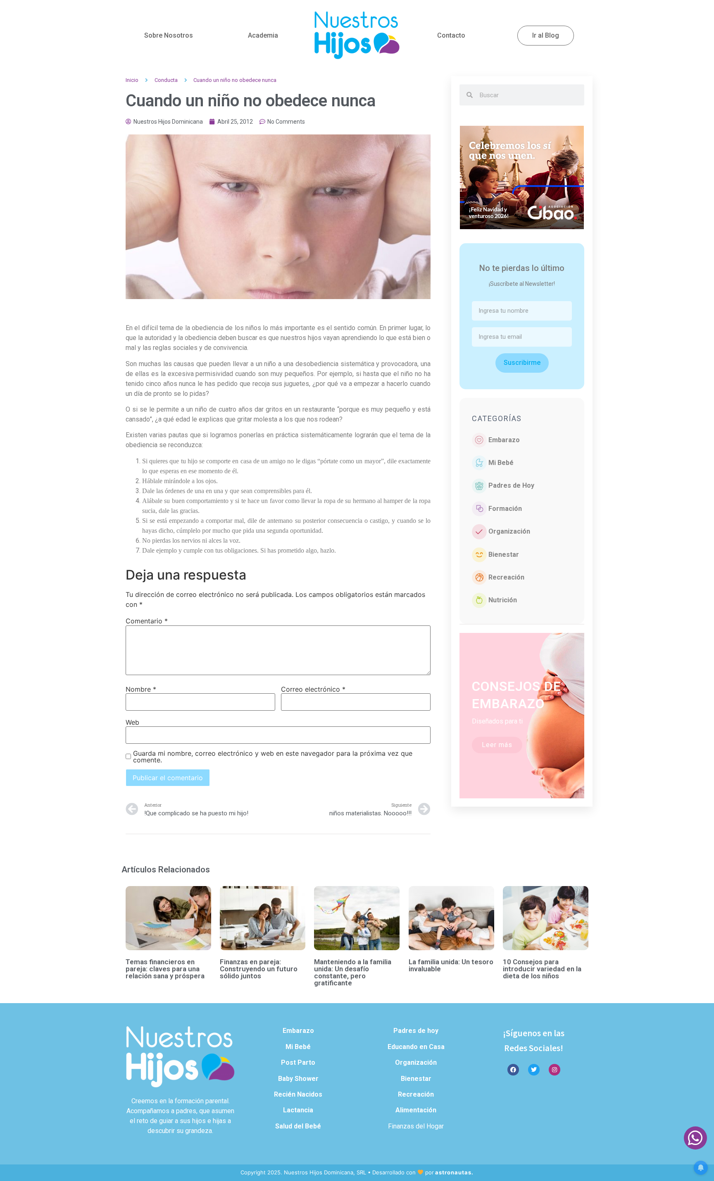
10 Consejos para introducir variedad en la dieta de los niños (542, 969)
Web (132, 722)
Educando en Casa (416, 1047)
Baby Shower (298, 1079)
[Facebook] (513, 1070)
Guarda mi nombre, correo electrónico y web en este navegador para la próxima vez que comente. (272, 756)
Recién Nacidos (298, 1094)
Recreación (506, 577)
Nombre (141, 689)
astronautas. (454, 1172)
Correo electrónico (313, 689)
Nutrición (502, 600)
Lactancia (298, 1110)
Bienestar (503, 554)
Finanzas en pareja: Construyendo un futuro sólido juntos (259, 969)
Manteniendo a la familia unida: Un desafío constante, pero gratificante (352, 972)
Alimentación (415, 1110)
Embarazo (504, 440)
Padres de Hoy (511, 485)
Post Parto (298, 1062)
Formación (505, 509)
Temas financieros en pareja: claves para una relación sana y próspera (165, 969)
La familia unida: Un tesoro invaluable (451, 965)
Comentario (147, 621)
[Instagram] (554, 1070)
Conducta (166, 80)
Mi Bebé (501, 463)
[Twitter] (534, 1070)
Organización (509, 531)
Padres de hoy (415, 1031)
